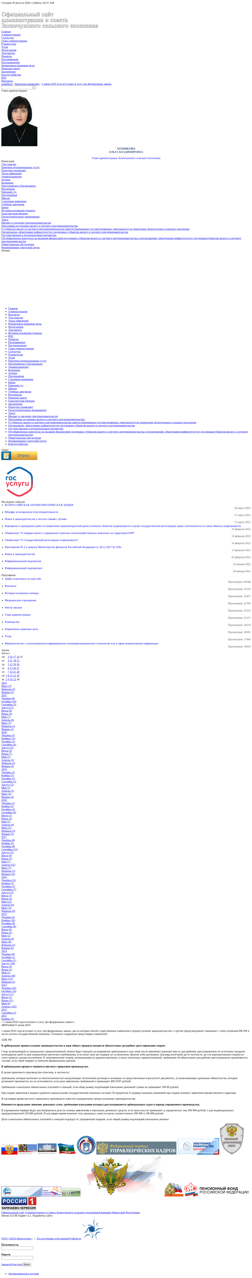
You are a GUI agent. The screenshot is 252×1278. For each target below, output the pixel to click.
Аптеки (5, 179)
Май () (5, 716)
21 (14, 671)
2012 (4, 1009)
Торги (4, 219)
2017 (4, 837)
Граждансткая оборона (14, 213)
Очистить (16, 1264)
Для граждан (8, 164)
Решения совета (10, 68)
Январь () (7, 692)
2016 (4, 877)
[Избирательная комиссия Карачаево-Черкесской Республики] (86, 1153)
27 (18, 668)
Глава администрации (14, 40)
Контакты (7, 80)
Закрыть (6, 1264)
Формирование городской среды (20, 247)
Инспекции (8, 188)
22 (14, 675)
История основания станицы (18, 210)
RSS (3, 77)
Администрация (10, 34)
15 (11, 675)
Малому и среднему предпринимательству (26, 222)
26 (18, 664)
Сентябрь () (8, 704)
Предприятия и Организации (18, 185)
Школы (5, 198)
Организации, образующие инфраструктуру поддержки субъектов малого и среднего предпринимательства (64, 232)
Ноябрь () (8, 738)
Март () (6, 686)
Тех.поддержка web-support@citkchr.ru (59, 1238)
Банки (5, 207)
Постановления (10, 62)
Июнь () (6, 713)
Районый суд (8, 192)
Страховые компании (13, 201)
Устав (4, 47)
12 (11, 664)
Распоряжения (9, 59)
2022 (4, 683)
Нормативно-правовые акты (18, 65)
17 (14, 656)
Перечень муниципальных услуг (20, 167)
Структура (7, 37)
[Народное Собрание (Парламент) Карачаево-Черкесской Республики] (66, 1153)
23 (14, 679)
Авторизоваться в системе (23, 1273)
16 (11, 679)
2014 (4, 951)
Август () (7, 707)
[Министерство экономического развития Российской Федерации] (71, 1195)
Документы (8, 53)
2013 (4, 985)
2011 (4, 1015)
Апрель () (7, 720)
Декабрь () (8, 698)
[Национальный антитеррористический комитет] (232, 1153)
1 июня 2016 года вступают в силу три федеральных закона (76, 84)
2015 (4, 914)
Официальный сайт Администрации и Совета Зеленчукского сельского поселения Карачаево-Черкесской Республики (70, 1212)
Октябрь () (8, 701)
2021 (4, 695)
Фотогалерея (8, 50)
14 (11, 671)
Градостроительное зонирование (20, 216)
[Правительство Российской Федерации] (47, 1153)
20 (14, 668)
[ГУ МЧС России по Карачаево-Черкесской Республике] (174, 1195)
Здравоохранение (11, 176)
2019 (4, 769)
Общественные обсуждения (17, 244)
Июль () (6, 710)
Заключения (8, 71)
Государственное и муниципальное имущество (28, 235)
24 (18, 656)
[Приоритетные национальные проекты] (21, 1195)
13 (11, 668)
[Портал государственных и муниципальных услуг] (198, 1153)
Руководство (8, 43)
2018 (4, 800)
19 (14, 664)
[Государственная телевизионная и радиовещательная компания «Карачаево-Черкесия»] (18, 1209)
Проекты (6, 56)
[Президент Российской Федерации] (27, 1153)
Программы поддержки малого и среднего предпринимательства (39, 225)
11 (11, 660)
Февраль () (8, 689)
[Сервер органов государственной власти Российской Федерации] (9, 1153)
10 (11, 656)
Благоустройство (11, 74)
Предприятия (9, 195)
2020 (4, 732)
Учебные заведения (12, 204)
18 (14, 660)
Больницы (7, 182)
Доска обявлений (11, 173)
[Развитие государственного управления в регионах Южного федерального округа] (51, 1195)
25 (18, 660)
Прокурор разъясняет (27, 84)
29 (18, 675)
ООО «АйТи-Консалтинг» (17, 1238)
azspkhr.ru (7, 84)
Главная (6, 31)
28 (18, 671)
